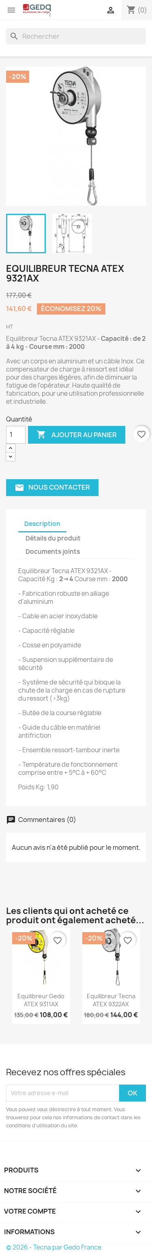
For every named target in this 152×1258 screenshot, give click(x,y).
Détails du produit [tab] (53, 538)
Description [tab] (42, 523)
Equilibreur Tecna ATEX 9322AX (111, 1000)
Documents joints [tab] (53, 551)
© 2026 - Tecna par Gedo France (53, 1247)
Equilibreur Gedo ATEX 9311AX (40, 1000)
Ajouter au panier (76, 434)
